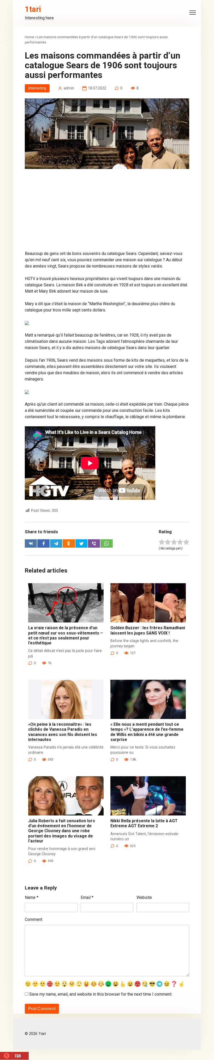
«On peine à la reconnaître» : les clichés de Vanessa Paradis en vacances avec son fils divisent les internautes (62, 732)
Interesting (37, 88)
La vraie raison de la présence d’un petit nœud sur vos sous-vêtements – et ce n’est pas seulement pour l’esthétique (65, 635)
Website (144, 897)
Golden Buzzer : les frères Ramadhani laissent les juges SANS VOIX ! (147, 630)
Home (29, 37)
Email (87, 897)
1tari (33, 9)
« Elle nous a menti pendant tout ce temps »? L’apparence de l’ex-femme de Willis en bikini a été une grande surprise (146, 732)
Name (31, 897)
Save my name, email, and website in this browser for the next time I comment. (100, 994)
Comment (33, 919)
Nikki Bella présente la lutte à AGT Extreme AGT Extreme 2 (144, 823)
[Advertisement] (107, 211)
